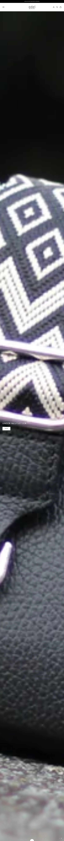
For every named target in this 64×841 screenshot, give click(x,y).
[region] (32, 426)
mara (6, 428)
